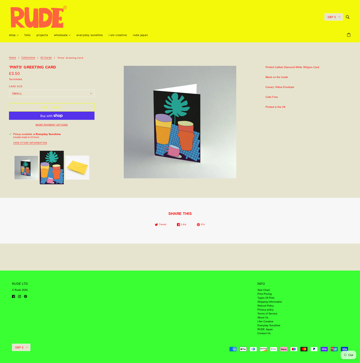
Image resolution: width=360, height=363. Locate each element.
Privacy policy (265, 309)
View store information (30, 143)
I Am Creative (265, 321)
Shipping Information (269, 301)
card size (15, 86)
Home (12, 57)
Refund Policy (265, 305)
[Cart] (349, 35)
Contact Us (264, 333)
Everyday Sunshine (48, 134)
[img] (347, 16)
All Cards (46, 57)
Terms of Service (267, 313)
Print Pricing (264, 293)
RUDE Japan (265, 329)
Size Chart (263, 289)
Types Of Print (265, 297)
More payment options (52, 124)
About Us (262, 317)
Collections (28, 57)
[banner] (38, 16)
